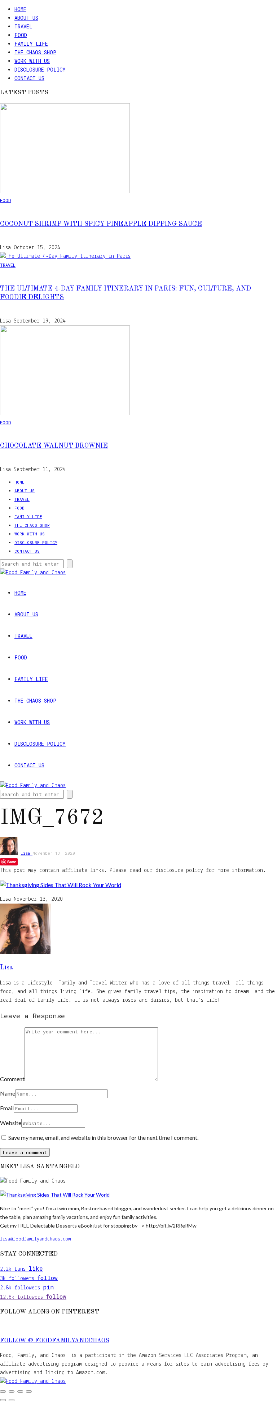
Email (7, 1108)
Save (11, 861)
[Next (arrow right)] (11, 1400)
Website (10, 1122)
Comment (12, 1078)
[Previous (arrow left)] (3, 1400)
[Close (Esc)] (29, 1391)
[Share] (20, 1391)
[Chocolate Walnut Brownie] (65, 414)
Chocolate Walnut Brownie (54, 446)
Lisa (26, 853)
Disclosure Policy (40, 69)
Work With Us (32, 61)
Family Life (31, 43)
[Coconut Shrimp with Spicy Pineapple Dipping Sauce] (65, 192)
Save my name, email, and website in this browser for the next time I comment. (103, 1137)
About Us (26, 17)
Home (20, 9)
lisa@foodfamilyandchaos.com (35, 1239)
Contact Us (29, 78)
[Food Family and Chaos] (33, 1381)
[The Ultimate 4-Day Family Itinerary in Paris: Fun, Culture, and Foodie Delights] (65, 256)
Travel (23, 26)
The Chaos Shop (35, 52)
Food (20, 35)
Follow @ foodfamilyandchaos (54, 1341)
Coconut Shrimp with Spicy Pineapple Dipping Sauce (101, 224)
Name (7, 1093)
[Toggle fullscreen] (11, 1391)
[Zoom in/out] (3, 1391)
